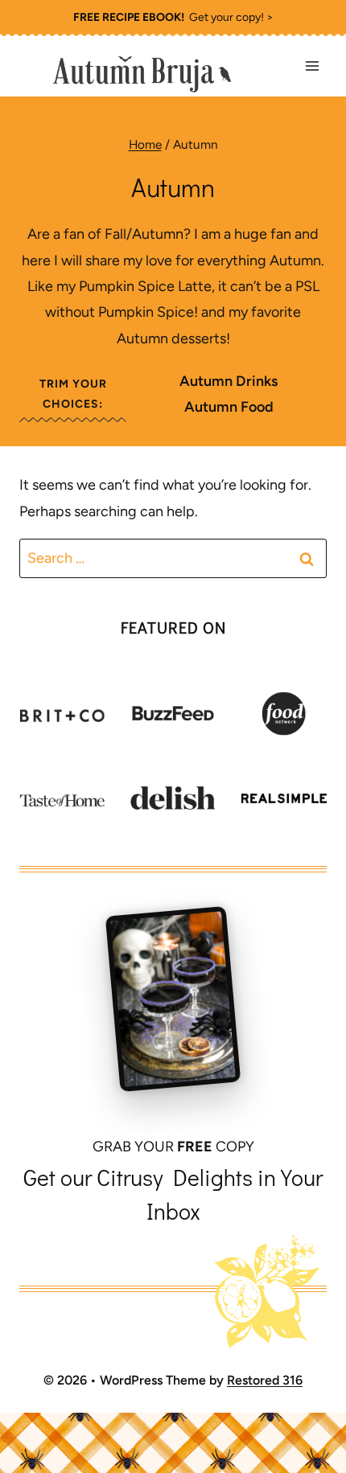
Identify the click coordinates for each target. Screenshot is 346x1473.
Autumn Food (229, 407)
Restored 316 (265, 1380)
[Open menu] (312, 66)
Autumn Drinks (228, 381)
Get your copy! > (173, 17)
